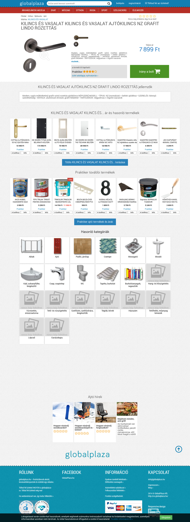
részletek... (75, 61)
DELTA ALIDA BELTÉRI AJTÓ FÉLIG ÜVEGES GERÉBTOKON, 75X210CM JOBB (63, 141)
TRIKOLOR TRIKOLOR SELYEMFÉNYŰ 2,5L (63, 200)
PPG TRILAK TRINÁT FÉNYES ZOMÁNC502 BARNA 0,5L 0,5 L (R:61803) (41, 200)
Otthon (30, 16)
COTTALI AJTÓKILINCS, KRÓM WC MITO (105, 141)
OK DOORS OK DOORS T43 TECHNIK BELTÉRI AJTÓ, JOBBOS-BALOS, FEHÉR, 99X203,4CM (84, 141)
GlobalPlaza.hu (68, 477)
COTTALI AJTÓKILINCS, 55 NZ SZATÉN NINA (20, 141)
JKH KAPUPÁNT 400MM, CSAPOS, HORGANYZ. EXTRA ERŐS (170, 141)
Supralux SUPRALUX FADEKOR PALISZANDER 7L (148, 200)
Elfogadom (166, 517)
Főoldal (23, 16)
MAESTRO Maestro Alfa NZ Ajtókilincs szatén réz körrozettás (127, 141)
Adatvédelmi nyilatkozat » (115, 487)
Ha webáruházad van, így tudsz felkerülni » (36, 496)
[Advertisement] (95, 369)
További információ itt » (122, 519)
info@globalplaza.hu (156, 479)
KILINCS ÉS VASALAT (38, 19)
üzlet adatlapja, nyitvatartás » (85, 75)
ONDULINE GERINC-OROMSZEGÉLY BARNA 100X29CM (127, 200)
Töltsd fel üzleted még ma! (32, 490)
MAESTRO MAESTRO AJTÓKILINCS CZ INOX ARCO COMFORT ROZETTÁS (148, 141)
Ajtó (44, 16)
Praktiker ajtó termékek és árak (95, 221)
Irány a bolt (147, 71)
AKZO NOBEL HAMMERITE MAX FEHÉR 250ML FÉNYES (20, 200)
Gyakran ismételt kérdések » (116, 479)
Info (25, 153)
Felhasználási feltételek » (115, 490)
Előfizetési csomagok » (114, 482)
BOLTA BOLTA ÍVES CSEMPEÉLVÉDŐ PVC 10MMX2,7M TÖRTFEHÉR (84, 200)
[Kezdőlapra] (31, 6)
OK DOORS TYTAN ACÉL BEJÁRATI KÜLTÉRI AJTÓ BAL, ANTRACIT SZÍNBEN (41, 141)
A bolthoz (15, 153)
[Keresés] (109, 3)
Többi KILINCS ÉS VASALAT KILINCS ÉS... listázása (95, 162)
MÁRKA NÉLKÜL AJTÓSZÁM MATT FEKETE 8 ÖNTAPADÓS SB (105, 200)
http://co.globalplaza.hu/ (158, 496)
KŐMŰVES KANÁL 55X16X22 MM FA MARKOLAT (169, 200)
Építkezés (38, 16)
